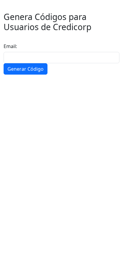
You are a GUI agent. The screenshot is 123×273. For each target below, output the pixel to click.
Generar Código (25, 69)
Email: (10, 46)
